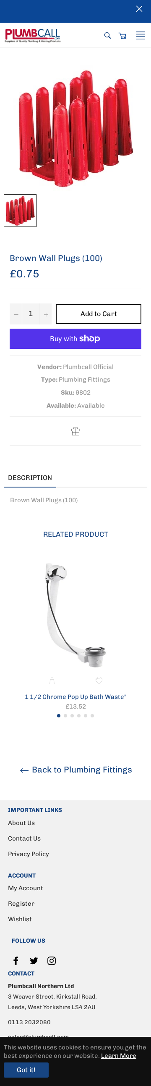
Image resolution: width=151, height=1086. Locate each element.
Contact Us (24, 838)
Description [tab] (30, 478)
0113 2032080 (29, 1022)
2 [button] (65, 715)
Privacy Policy (28, 854)
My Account (25, 888)
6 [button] (92, 715)
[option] (75, 638)
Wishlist (20, 919)
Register (21, 903)
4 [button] (79, 715)
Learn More (118, 1056)
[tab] (69, 478)
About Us (21, 823)
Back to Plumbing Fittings (81, 769)
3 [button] (72, 715)
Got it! (26, 1070)
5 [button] (85, 715)
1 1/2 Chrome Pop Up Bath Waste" (76, 697)
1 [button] (58, 715)
